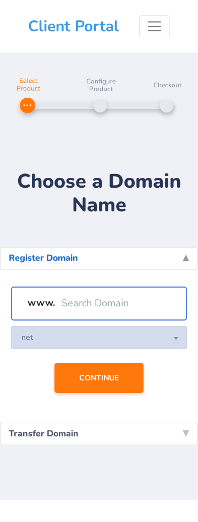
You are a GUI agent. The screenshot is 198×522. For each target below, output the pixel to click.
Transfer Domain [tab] (44, 434)
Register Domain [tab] (43, 258)
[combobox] (99, 337)
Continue (99, 378)
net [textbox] (27, 337)
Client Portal (73, 26)
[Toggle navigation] (154, 26)
